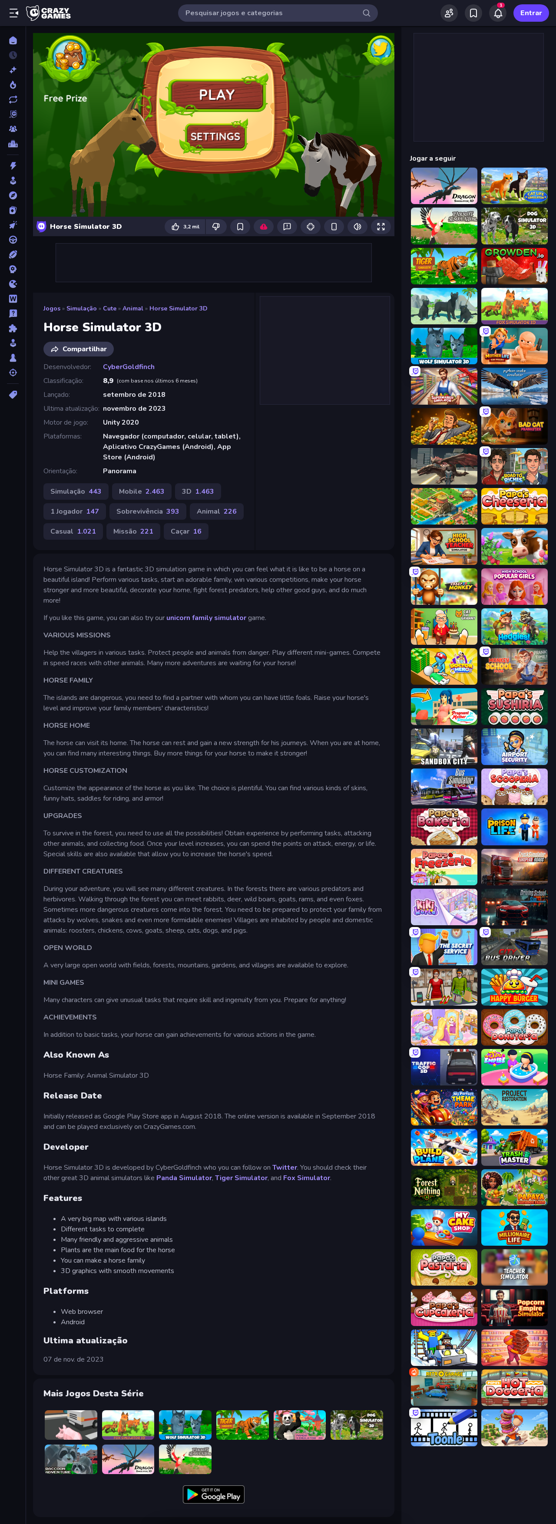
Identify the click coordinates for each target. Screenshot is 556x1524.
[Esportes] (13, 254)
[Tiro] (13, 372)
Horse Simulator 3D (178, 308)
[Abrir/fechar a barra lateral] (13, 13)
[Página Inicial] (13, 40)
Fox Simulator (306, 1178)
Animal (132, 308)
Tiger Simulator (241, 1178)
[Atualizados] (13, 99)
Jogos (51, 308)
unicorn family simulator (206, 618)
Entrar (531, 13)
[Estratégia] (13, 269)
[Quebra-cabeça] (13, 328)
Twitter (284, 1167)
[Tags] (13, 394)
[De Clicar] (13, 225)
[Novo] (13, 70)
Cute (109, 308)
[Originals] (13, 114)
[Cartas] (13, 210)
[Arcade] (13, 180)
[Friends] (449, 13)
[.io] (13, 284)
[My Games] (473, 13)
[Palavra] (13, 298)
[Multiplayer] (13, 129)
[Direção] (13, 239)
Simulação (81, 308)
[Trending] (13, 84)
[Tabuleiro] (13, 357)
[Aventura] (13, 195)
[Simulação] (13, 343)
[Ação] (13, 165)
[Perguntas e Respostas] (13, 313)
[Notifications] (497, 13)
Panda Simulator (184, 1178)
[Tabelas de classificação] (13, 143)
